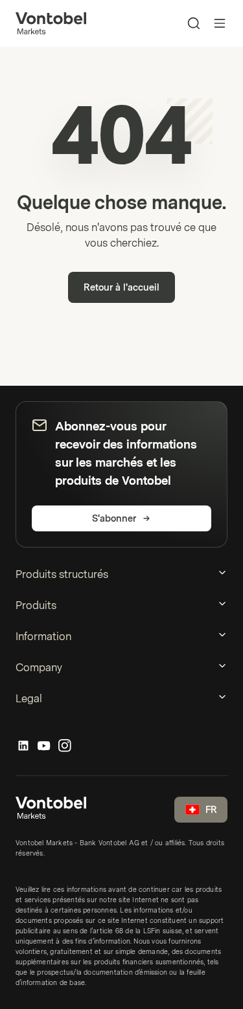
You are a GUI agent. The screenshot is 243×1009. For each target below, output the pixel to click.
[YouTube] (44, 746)
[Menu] (219, 23)
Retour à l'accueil (121, 287)
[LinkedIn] (23, 746)
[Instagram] (65, 746)
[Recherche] (193, 23)
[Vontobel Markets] (51, 23)
